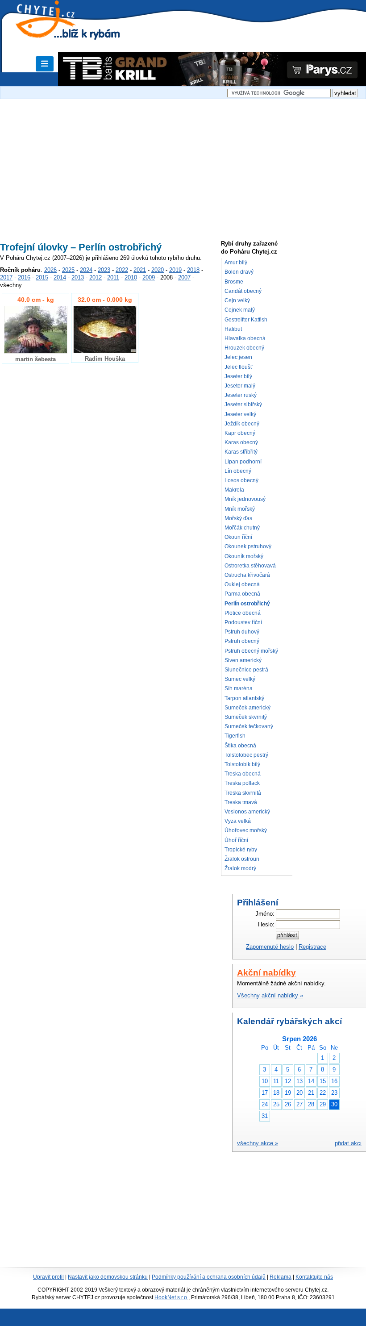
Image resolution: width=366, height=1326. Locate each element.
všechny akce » (257, 1143)
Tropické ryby (241, 849)
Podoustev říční (243, 622)
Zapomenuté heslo (270, 946)
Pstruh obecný (242, 641)
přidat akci (348, 1143)
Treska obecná (243, 774)
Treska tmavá (241, 802)
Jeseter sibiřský (243, 404)
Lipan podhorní (243, 462)
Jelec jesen (238, 357)
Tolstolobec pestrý (246, 755)
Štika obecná (240, 745)
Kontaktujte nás (314, 1277)
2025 (68, 270)
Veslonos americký (247, 812)
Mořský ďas (238, 518)
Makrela (234, 490)
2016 (24, 277)
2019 (175, 270)
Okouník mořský (244, 556)
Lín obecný (238, 471)
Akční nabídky (266, 972)
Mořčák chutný (242, 528)
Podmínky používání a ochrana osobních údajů (209, 1277)
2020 (157, 270)
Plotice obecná (243, 613)
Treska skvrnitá (243, 793)
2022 (122, 270)
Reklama (280, 1277)
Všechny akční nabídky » (270, 995)
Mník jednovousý (245, 499)
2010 (131, 277)
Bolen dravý (239, 272)
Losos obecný (241, 480)
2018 (193, 270)
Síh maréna (239, 688)
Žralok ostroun (242, 859)
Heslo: (266, 924)
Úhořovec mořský (246, 830)
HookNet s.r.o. (171, 1297)
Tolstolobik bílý (242, 764)
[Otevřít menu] (45, 63)
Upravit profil (48, 1277)
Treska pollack (242, 783)
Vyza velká (238, 821)
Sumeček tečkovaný (249, 726)
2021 (139, 270)
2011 (113, 277)
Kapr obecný (240, 433)
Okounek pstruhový (248, 546)
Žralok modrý (240, 868)
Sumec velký (240, 679)
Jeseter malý (240, 386)
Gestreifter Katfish (246, 320)
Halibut (233, 329)
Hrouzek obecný (244, 348)
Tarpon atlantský (244, 698)
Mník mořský (240, 509)
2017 (6, 277)
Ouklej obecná (242, 584)
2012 (95, 277)
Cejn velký (237, 300)
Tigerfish (235, 736)
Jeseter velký (240, 414)
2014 (60, 277)
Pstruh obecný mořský (251, 651)
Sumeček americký (247, 708)
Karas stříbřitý (241, 452)
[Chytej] (53, 31)
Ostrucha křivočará (247, 575)
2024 (86, 270)
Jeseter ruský (241, 395)
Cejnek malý (240, 310)
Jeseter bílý (238, 376)
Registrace (312, 946)
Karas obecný (241, 442)
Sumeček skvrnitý (246, 717)
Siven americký (243, 660)
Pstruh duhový (242, 632)
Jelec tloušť (239, 367)
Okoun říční (238, 537)
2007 (184, 277)
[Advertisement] (183, 166)
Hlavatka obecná (245, 338)
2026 (50, 270)
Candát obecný (243, 291)
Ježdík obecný (242, 424)
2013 (77, 277)
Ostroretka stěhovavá (250, 566)
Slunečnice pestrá (246, 670)
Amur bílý (236, 262)
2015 (42, 277)
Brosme (234, 282)
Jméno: (264, 913)
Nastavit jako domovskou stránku (108, 1277)
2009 (148, 277)
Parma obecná (242, 594)
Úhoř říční (236, 840)
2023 (104, 270)
